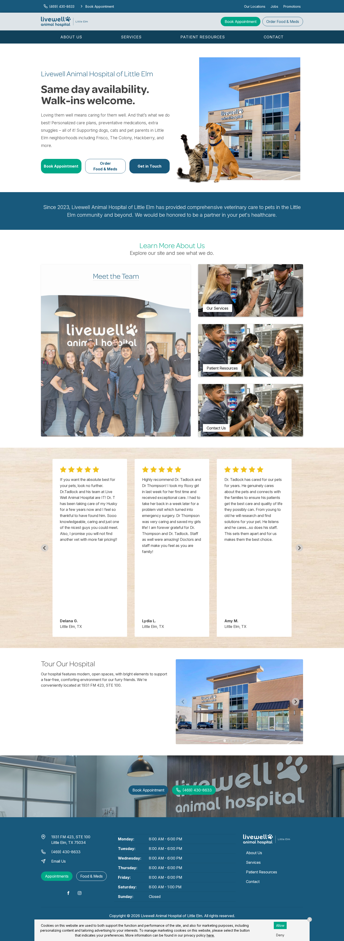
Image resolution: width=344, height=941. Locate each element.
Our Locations (254, 6)
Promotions (292, 6)
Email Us (58, 861)
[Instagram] (79, 893)
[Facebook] (68, 893)
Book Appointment (240, 21)
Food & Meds (282, 21)
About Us (71, 37)
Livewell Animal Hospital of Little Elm (171, 915)
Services (131, 37)
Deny (280, 935)
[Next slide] (299, 548)
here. (211, 935)
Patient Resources (202, 37)
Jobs (274, 6)
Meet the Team (116, 275)
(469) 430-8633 (66, 851)
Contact (274, 37)
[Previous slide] (44, 548)
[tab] (224, 740)
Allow (280, 925)
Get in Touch (149, 166)
